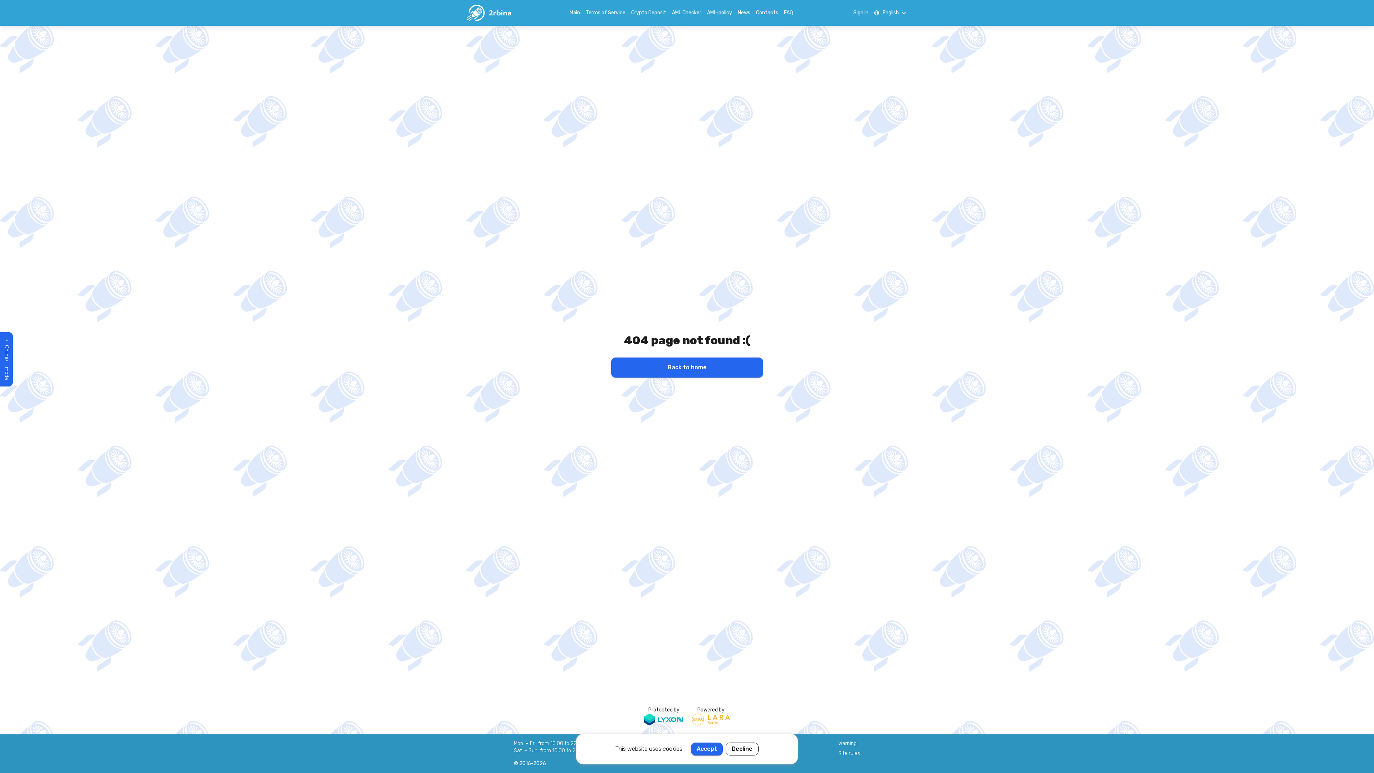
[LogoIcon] (489, 13)
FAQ (788, 13)
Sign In (860, 13)
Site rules (849, 753)
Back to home (687, 367)
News (744, 13)
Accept (707, 748)
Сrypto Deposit (648, 13)
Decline (742, 748)
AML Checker (686, 13)
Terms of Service (605, 13)
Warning (847, 743)
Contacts (767, 13)
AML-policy (719, 13)
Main (575, 13)
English (891, 13)
